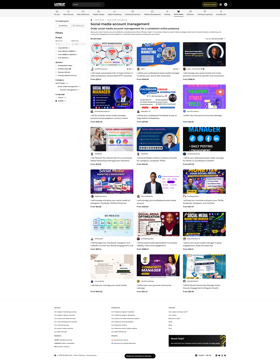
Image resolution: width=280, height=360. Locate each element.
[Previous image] (139, 54)
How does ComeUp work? (178, 312)
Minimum (59, 41)
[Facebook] (225, 355)
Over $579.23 (64, 58)
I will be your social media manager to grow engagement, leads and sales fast (202, 244)
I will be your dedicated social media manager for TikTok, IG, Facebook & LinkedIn (203, 159)
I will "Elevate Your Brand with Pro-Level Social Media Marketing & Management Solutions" (111, 159)
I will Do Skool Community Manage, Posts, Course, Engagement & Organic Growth (201, 286)
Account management (68, 90)
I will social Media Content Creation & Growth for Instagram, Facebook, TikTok (157, 159)
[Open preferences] (220, 4)
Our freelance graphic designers (123, 315)
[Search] (102, 4)
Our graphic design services (64, 315)
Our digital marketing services (65, 312)
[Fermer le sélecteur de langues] (153, 356)
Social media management (117, 20)
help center (216, 343)
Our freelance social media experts (124, 328)
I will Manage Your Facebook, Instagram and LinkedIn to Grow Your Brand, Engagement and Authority (112, 245)
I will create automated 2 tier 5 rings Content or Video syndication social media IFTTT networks (112, 74)
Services (64, 25)
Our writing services (61, 325)
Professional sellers (65, 65)
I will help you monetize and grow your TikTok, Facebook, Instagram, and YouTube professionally (203, 203)
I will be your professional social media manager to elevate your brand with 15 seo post (158, 74)
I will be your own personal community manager (154, 286)
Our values (172, 315)
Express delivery (64, 72)
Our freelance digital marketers (122, 312)
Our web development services (65, 322)
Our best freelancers (118, 332)
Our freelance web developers (122, 322)
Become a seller (210, 4)
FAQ (170, 328)
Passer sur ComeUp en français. (138, 356)
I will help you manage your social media (109, 285)
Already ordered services (67, 75)
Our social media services (63, 328)
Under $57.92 (64, 48)
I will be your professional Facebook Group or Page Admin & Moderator (157, 116)
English (62, 101)
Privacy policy (91, 355)
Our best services (60, 332)
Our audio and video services (65, 318)
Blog (170, 325)
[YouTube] (219, 355)
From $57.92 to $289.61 (67, 51)
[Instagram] (222, 355)
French (62, 97)
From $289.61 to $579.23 (68, 54)
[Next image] (177, 54)
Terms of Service (79, 355)
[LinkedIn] (216, 355)
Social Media (99, 20)
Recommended (217, 39)
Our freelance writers (119, 325)
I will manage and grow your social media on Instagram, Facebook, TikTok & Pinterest (110, 201)
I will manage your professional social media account (156, 201)
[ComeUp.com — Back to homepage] (59, 4)
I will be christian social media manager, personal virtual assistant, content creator (109, 116)
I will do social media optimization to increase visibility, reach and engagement (157, 244)
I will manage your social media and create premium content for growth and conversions (203, 74)
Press (171, 322)
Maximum (75, 41)
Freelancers (79, 25)
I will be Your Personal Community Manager (202, 115)
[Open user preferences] (229, 4)
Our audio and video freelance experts (125, 318)
